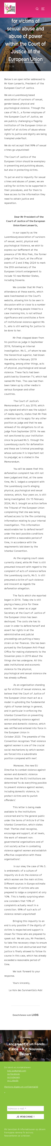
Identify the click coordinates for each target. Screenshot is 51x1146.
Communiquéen (31, 62)
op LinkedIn (12, 1080)
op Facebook (13, 1073)
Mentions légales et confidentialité (21, 1086)
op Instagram (13, 1077)
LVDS (12, 62)
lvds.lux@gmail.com (16, 1070)
